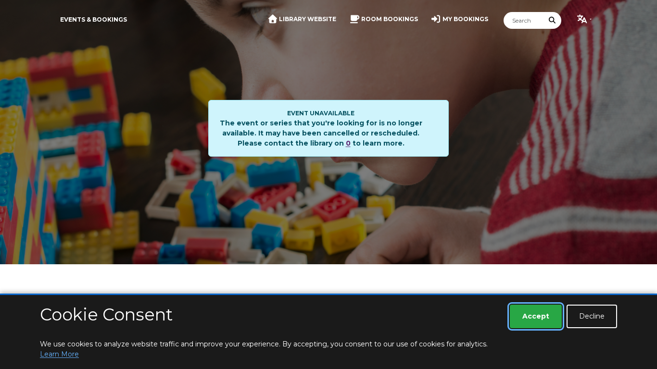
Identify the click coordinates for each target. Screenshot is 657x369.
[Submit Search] (552, 20)
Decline (592, 316)
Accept (535, 316)
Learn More (59, 354)
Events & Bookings (93, 19)
